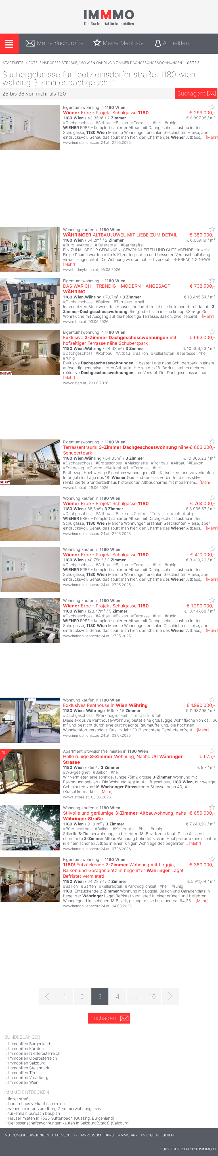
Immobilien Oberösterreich (32, 1058)
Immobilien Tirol (22, 1072)
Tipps (109, 1135)
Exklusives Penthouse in (105, 705)
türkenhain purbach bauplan (34, 1113)
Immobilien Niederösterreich (34, 1053)
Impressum (90, 1135)
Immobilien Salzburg (26, 1062)
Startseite (13, 63)
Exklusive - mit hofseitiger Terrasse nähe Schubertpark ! (120, 340)
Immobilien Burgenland (29, 1043)
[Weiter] (170, 996)
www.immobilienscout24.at (86, 142)
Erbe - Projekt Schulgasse (106, 112)
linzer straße (19, 1098)
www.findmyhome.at (80, 269)
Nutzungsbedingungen (27, 1135)
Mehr (212, 137)
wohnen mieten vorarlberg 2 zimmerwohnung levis (54, 1108)
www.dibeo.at (74, 321)
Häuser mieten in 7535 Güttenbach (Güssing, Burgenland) (61, 1118)
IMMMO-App (127, 1135)
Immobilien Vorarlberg (28, 1077)
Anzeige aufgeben (157, 1135)
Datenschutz (64, 1135)
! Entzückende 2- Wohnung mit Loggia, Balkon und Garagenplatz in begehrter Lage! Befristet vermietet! (123, 870)
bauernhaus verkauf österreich (36, 1103)
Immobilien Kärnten (26, 1048)
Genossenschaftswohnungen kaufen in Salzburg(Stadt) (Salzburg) (69, 1122)
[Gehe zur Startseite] (109, 24)
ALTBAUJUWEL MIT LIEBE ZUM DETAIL (120, 235)
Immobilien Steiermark (28, 1067)
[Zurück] (47, 996)
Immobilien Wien (23, 1082)
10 (153, 996)
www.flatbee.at (76, 797)
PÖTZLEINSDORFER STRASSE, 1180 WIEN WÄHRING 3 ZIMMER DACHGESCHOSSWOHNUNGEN (105, 63)
